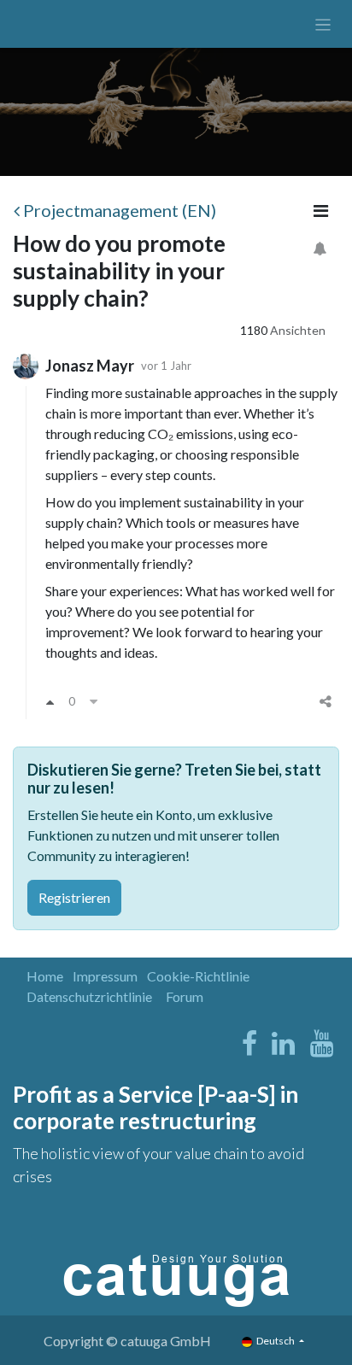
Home (44, 976)
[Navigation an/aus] (323, 24)
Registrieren (74, 897)
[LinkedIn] (283, 1044)
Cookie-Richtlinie (198, 976)
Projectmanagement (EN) (119, 210)
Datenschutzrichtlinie (89, 996)
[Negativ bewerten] (93, 701)
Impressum (105, 976)
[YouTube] (322, 1044)
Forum (184, 996)
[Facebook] (249, 1044)
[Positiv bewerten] (50, 701)
